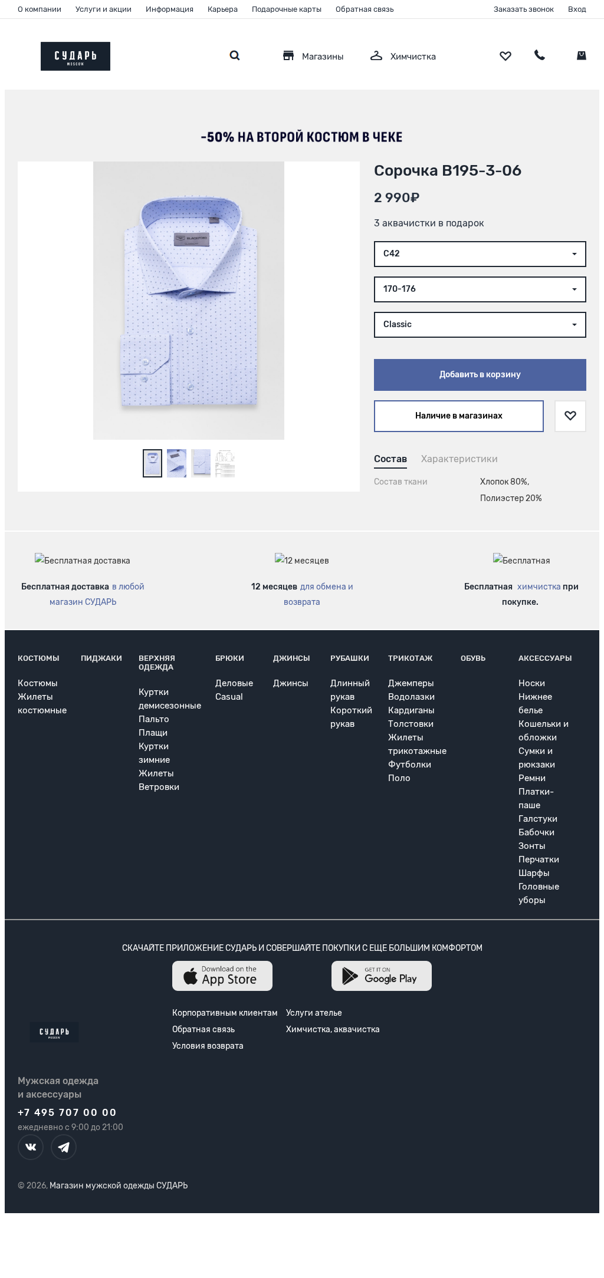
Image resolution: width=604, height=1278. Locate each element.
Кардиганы (411, 710)
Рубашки (349, 658)
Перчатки (538, 859)
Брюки (229, 658)
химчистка (539, 587)
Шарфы (534, 873)
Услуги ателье (314, 1013)
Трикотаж (410, 658)
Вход (577, 9)
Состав (390, 459)
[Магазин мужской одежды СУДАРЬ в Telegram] (64, 1147)
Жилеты (156, 773)
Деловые (234, 683)
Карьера (223, 9)
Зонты (532, 846)
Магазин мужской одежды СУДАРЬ (119, 1186)
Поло (399, 778)
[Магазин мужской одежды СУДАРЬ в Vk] (31, 1147)
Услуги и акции (104, 9)
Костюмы (39, 658)
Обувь (473, 658)
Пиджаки (101, 658)
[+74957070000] (539, 56)
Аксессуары (545, 658)
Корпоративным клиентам (225, 1013)
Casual (229, 696)
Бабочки (536, 832)
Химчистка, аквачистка (333, 1030)
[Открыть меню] (17, 53)
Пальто (154, 719)
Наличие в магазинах (459, 416)
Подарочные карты (286, 9)
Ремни (532, 778)
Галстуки (537, 818)
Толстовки (411, 724)
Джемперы (411, 683)
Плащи (153, 732)
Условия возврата (208, 1046)
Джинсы (291, 658)
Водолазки (411, 696)
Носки (531, 683)
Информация (169, 9)
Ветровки (159, 787)
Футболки (409, 764)
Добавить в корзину (480, 375)
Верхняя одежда (157, 662)
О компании (39, 9)
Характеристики (459, 459)
